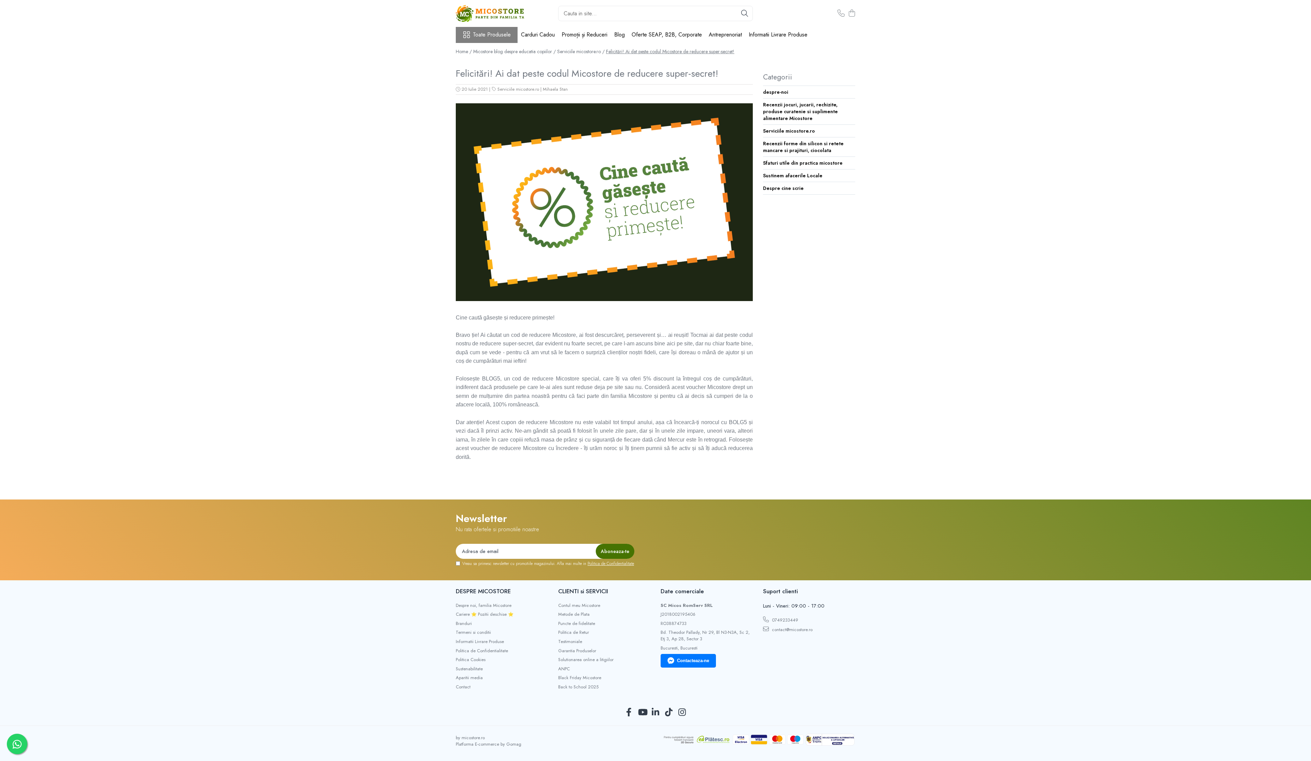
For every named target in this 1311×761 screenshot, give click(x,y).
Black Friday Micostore (579, 678)
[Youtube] (642, 712)
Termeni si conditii (473, 632)
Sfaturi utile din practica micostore (803, 163)
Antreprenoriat (725, 35)
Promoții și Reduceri (584, 35)
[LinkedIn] (656, 712)
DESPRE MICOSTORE (483, 591)
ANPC (564, 669)
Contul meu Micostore (579, 605)
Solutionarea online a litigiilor (586, 660)
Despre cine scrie (783, 188)
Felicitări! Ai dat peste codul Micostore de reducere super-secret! (670, 51)
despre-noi (775, 92)
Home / (464, 51)
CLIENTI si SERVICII (583, 591)
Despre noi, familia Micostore (483, 605)
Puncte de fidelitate (576, 624)
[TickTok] (669, 712)
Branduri (464, 624)
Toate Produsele (492, 35)
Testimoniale (570, 642)
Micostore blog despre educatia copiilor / (514, 51)
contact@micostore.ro (792, 629)
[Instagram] (682, 712)
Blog (619, 35)
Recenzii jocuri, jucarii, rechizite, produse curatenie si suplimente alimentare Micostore (800, 111)
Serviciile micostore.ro (518, 89)
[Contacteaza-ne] (841, 14)
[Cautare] (744, 13)
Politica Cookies (470, 660)
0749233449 (784, 620)
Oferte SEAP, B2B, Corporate (667, 35)
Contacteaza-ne (693, 660)
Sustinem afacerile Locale (792, 175)
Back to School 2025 (578, 687)
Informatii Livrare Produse (778, 35)
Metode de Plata (574, 614)
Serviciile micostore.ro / (581, 51)
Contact (463, 687)
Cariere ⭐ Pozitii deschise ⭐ (484, 614)
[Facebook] (629, 712)
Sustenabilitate (469, 669)
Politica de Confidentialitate (611, 564)
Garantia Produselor (577, 651)
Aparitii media (469, 678)
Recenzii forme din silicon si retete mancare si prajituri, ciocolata (803, 147)
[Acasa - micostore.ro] (490, 13)
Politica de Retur (573, 632)
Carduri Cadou (538, 35)
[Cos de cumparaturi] (851, 14)
